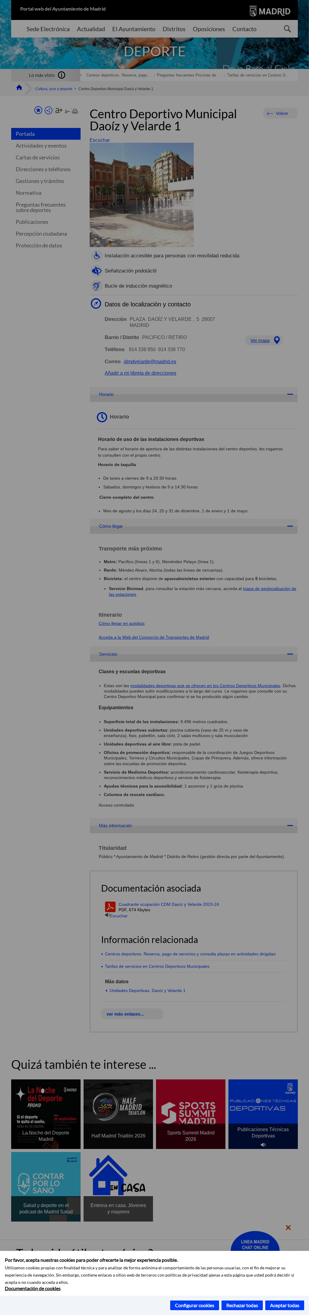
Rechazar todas (242, 1305)
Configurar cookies (194, 1305)
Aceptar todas (284, 1305)
